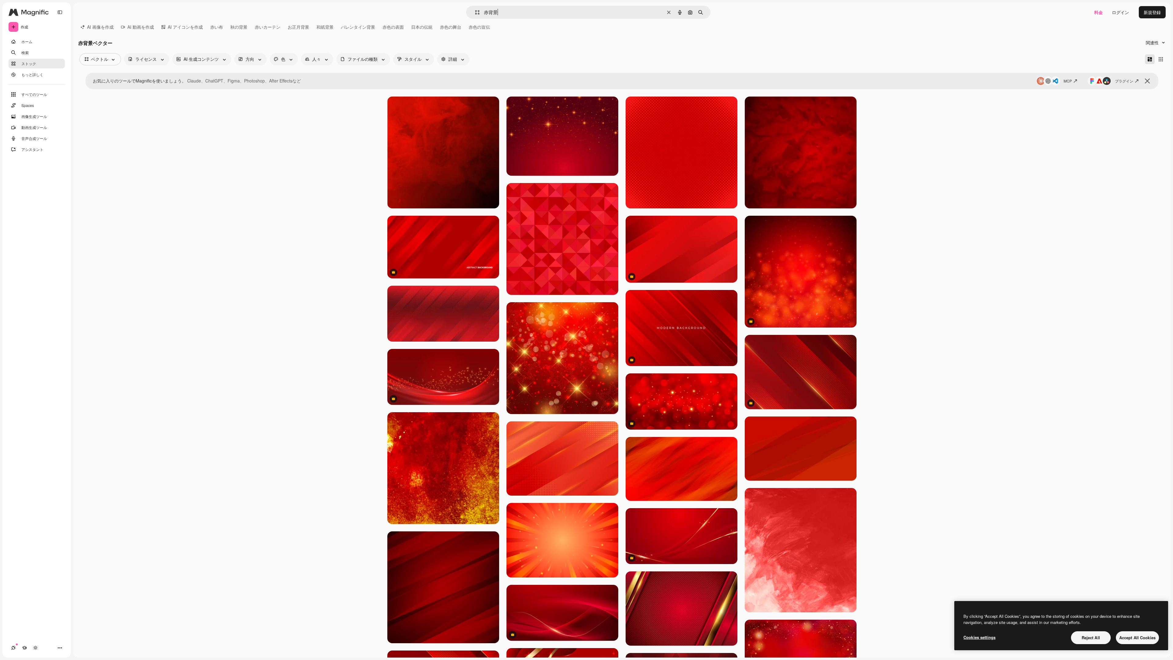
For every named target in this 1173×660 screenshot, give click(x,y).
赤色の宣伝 (479, 27)
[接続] (13, 648)
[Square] (1161, 59)
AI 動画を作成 (140, 27)
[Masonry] (1150, 59)
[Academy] (24, 648)
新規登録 (1152, 12)
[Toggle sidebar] (60, 12)
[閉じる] (1147, 81)
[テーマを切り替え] (35, 648)
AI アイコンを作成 (185, 27)
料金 (1098, 12)
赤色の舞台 (450, 27)
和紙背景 (325, 27)
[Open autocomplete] (474, 12)
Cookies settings (979, 637)
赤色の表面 (393, 27)
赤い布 (216, 27)
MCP (1068, 80)
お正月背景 (298, 27)
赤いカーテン (267, 27)
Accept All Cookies (1137, 637)
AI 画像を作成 (100, 27)
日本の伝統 (422, 27)
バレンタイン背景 (358, 27)
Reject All (1091, 637)
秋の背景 (238, 27)
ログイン (1120, 12)
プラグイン (1124, 80)
